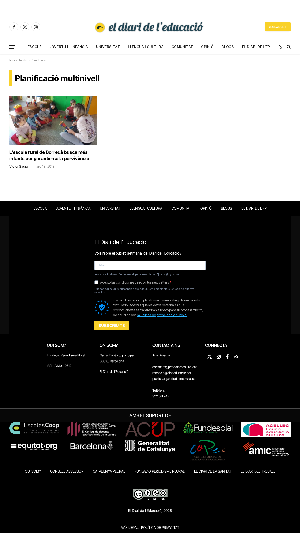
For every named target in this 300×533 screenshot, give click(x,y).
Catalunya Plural (109, 471)
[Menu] (12, 47)
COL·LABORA (278, 27)
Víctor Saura (18, 166)
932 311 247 (160, 396)
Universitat (108, 47)
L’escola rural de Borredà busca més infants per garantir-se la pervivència (49, 155)
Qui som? (33, 471)
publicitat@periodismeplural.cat (174, 379)
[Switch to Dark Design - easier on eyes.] (281, 47)
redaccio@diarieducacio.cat (171, 373)
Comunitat (182, 47)
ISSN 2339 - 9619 (59, 366)
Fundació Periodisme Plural (66, 355)
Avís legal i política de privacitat (150, 527)
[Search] (288, 47)
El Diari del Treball (258, 471)
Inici (12, 60)
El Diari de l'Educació (114, 372)
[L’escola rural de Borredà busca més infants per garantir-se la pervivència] (53, 120)
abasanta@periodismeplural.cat (174, 367)
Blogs (227, 47)
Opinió (207, 47)
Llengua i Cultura (146, 47)
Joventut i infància (69, 47)
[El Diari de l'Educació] (150, 27)
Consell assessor (66, 471)
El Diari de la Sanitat (212, 471)
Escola (35, 47)
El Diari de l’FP (256, 47)
